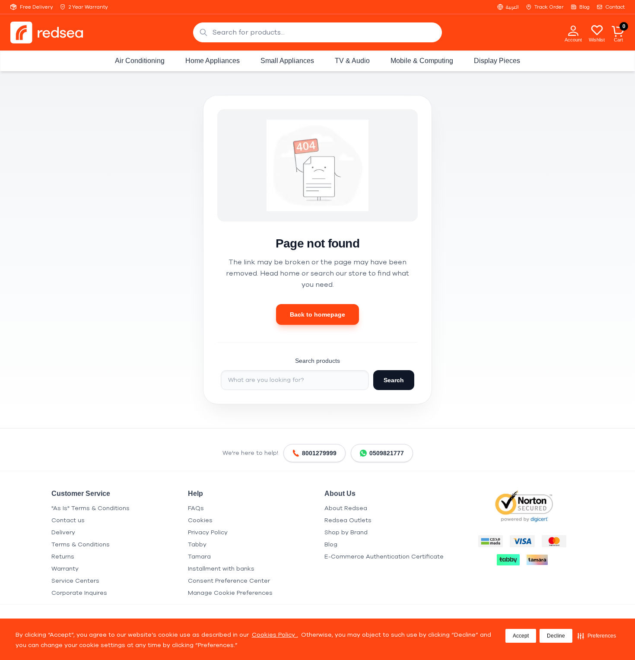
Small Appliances (287, 60)
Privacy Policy (208, 532)
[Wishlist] (597, 30)
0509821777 (386, 453)
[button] (597, 636)
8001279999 (319, 453)
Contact (615, 6)
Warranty (65, 569)
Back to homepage (317, 314)
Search (394, 380)
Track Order (549, 6)
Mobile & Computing (422, 60)
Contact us (68, 520)
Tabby (197, 544)
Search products (317, 360)
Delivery (63, 532)
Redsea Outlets (347, 520)
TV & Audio (352, 60)
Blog (584, 6)
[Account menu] (573, 30)
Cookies (200, 520)
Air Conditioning (140, 60)
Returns (62, 556)
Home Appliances (212, 60)
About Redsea (345, 508)
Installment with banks (221, 569)
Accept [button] (521, 636)
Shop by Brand (346, 532)
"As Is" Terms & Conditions (90, 508)
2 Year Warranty (88, 6)
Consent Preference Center (229, 581)
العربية (512, 6)
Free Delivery (36, 6)
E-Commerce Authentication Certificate (384, 556)
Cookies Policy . (275, 635)
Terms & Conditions (80, 544)
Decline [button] (556, 636)
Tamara (199, 556)
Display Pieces (497, 60)
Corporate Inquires (79, 593)
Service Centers (75, 581)
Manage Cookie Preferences (230, 593)
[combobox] (317, 32)
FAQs (196, 508)
